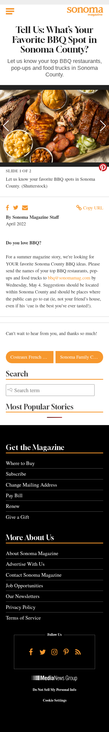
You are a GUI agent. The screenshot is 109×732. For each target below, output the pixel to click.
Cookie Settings (54, 700)
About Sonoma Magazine (32, 553)
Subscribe (16, 473)
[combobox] (50, 390)
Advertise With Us (25, 563)
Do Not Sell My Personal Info (54, 689)
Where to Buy (20, 463)
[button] (6, 126)
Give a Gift (17, 516)
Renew (13, 506)
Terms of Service (23, 617)
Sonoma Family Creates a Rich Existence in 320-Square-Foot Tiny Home (81, 357)
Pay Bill (14, 495)
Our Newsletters (23, 596)
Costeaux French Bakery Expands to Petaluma (31, 357)
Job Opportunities (24, 585)
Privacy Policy (20, 607)
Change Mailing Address (31, 484)
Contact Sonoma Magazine (34, 574)
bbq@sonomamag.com (69, 278)
